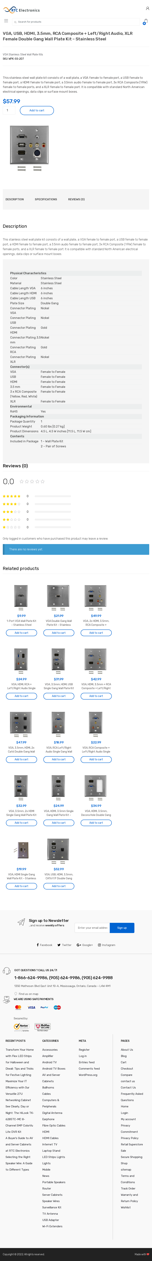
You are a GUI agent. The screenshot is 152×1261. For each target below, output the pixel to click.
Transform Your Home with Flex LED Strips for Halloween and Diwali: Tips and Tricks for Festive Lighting (20, 1062)
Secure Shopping (131, 1157)
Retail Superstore (132, 1144)
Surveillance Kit (51, 1207)
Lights (46, 1163)
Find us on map (28, 994)
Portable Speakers (53, 1182)
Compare (126, 1075)
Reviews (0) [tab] (76, 199)
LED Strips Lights (53, 1157)
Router (46, 1188)
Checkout (127, 1068)
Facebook (46, 945)
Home (124, 1106)
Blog (124, 1056)
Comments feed (89, 1068)
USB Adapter (50, 1220)
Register (84, 1049)
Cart (123, 1062)
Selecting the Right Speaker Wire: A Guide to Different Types (19, 1163)
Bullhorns (48, 1087)
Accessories (50, 1049)
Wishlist (126, 1207)
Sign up (122, 927)
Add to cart (36, 110)
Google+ (87, 945)
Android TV (49, 1062)
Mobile (46, 1169)
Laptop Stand (51, 1150)
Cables (46, 1094)
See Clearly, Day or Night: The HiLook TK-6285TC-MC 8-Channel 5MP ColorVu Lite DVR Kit (20, 1119)
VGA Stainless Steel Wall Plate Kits (23, 54)
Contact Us (128, 1087)
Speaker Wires (51, 1201)
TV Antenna (50, 1213)
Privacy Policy (129, 1138)
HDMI (45, 1132)
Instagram (108, 945)
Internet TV (49, 1144)
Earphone (48, 1119)
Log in (83, 1056)
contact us (128, 1081)
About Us (127, 1049)
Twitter (66, 945)
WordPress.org (88, 1075)
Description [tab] (15, 199)
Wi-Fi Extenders (52, 1226)
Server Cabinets (52, 1195)
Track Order (128, 1188)
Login (124, 1113)
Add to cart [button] (21, 632)
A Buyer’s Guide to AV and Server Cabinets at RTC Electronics (19, 1144)
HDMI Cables (50, 1138)
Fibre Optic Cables (53, 1125)
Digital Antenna (52, 1113)
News (45, 1176)
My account (128, 1119)
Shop (124, 1163)
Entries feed (87, 1062)
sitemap (126, 1169)
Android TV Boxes (53, 1068)
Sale (123, 1150)
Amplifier (47, 1056)
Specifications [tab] (46, 199)
